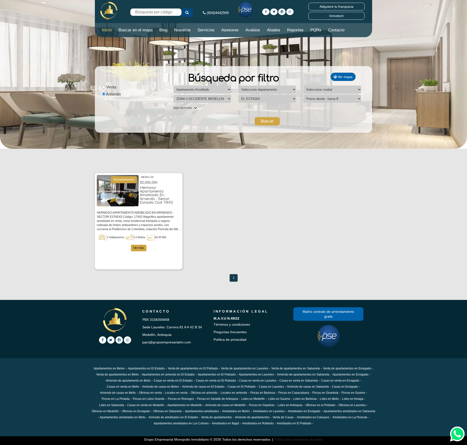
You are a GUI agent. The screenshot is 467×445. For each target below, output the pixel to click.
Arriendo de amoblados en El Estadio (173, 417)
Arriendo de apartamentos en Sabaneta (303, 374)
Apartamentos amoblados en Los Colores (181, 423)
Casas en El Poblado (242, 386)
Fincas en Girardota (325, 392)
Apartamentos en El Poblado (217, 374)
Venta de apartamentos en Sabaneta (295, 368)
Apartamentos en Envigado (350, 374)
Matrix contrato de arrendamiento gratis (328, 314)
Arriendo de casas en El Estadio (203, 386)
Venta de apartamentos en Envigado (347, 368)
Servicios (206, 30)
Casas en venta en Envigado (340, 380)
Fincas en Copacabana (293, 392)
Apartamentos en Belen (109, 368)
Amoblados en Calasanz (313, 417)
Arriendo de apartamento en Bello (128, 380)
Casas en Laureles (271, 386)
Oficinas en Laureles (352, 405)
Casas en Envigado (345, 386)
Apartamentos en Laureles (256, 374)
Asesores (230, 30)
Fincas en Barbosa (262, 392)
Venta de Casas (283, 417)
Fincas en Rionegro (181, 399)
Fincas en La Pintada (116, 399)
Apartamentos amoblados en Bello (122, 417)
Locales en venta (176, 392)
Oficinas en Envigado (136, 411)
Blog (163, 30)
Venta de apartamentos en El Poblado (193, 368)
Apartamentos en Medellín (184, 405)
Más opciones (183, 108)
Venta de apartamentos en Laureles (244, 368)
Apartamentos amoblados (202, 411)
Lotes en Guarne (279, 399)
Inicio (107, 30)
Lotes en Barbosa (305, 399)
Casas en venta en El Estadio (173, 380)
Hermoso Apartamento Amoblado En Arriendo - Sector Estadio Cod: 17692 (156, 195)
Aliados (273, 30)
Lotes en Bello (329, 399)
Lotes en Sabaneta (111, 405)
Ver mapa (344, 77)
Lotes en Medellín (253, 399)
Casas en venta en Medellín (145, 405)
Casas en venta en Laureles (257, 380)
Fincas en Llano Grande (149, 399)
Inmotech (336, 16)
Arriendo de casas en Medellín (225, 405)
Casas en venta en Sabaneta (298, 380)
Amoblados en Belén (236, 411)
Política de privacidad (230, 339)
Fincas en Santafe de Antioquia (217, 399)
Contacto (336, 30)
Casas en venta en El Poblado (216, 380)
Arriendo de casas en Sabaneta (308, 386)
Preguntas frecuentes (230, 332)
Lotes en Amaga (352, 399)
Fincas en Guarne (353, 392)
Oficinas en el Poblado (320, 405)
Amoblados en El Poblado (294, 423)
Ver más (138, 248)
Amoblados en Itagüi (225, 423)
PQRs (315, 30)
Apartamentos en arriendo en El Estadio (168, 374)
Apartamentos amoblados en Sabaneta (349, 411)
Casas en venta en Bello (123, 386)
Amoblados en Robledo (258, 423)
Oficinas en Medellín (105, 411)
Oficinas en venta (150, 392)
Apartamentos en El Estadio (146, 368)
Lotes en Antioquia (290, 405)
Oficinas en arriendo (204, 392)
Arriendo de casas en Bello (118, 392)
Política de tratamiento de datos (298, 439)
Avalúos (252, 30)
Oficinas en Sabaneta (167, 411)
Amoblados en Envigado (304, 411)
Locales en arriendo (234, 392)
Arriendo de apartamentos (252, 417)
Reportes (295, 30)
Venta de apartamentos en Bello (117, 374)
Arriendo (113, 94)
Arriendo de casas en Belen (160, 386)
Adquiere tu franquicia (336, 7)
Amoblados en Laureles (269, 411)
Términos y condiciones (232, 324)
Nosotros (182, 30)
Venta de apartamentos (216, 417)
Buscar (267, 121)
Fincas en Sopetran (262, 405)
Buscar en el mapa (135, 30)
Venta (110, 87)
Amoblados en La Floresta (349, 417)
